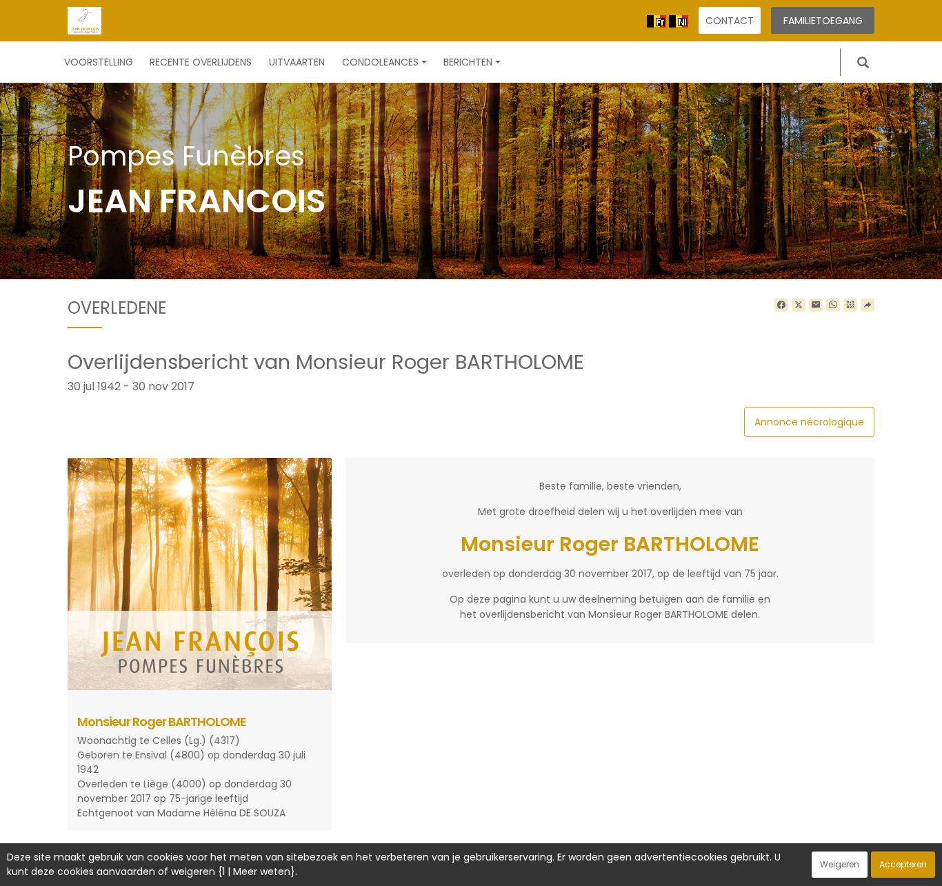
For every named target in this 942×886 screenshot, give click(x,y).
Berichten (467, 62)
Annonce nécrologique (809, 422)
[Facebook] (781, 305)
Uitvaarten (297, 62)
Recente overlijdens (201, 62)
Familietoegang (823, 21)
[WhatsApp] (833, 305)
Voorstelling (98, 62)
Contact (729, 21)
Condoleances (380, 62)
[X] (798, 305)
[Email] (816, 305)
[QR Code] (850, 305)
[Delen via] (867, 305)
